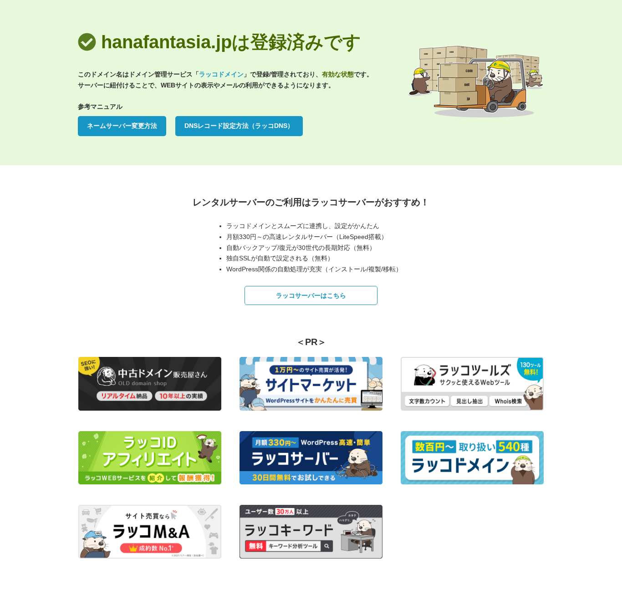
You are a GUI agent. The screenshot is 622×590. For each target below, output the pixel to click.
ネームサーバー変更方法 (122, 125)
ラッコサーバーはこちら (311, 295)
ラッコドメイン (221, 74)
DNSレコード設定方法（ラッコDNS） (239, 125)
